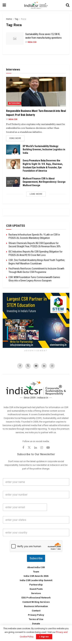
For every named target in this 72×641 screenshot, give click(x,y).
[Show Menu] (4, 5)
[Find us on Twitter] (28, 366)
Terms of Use (36, 619)
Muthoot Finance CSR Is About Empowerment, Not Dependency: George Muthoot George (44, 182)
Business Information (36, 606)
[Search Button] (67, 5)
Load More (36, 194)
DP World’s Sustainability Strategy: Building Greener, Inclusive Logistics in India (44, 149)
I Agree (44, 636)
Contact (36, 610)
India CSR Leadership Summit (36, 580)
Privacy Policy (36, 615)
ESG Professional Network (36, 597)
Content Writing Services (36, 602)
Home (9, 19)
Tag (16, 19)
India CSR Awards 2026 (36, 576)
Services (36, 593)
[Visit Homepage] (36, 5)
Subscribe (36, 558)
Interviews (14, 103)
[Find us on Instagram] (52, 366)
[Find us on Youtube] (36, 366)
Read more (16, 138)
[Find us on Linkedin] (35, 448)
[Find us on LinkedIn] (44, 366)
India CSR (32, 42)
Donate (36, 623)
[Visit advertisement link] (36, 320)
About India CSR (36, 567)
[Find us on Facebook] (20, 366)
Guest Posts (36, 589)
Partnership (36, 584)
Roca (23, 19)
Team (36, 571)
